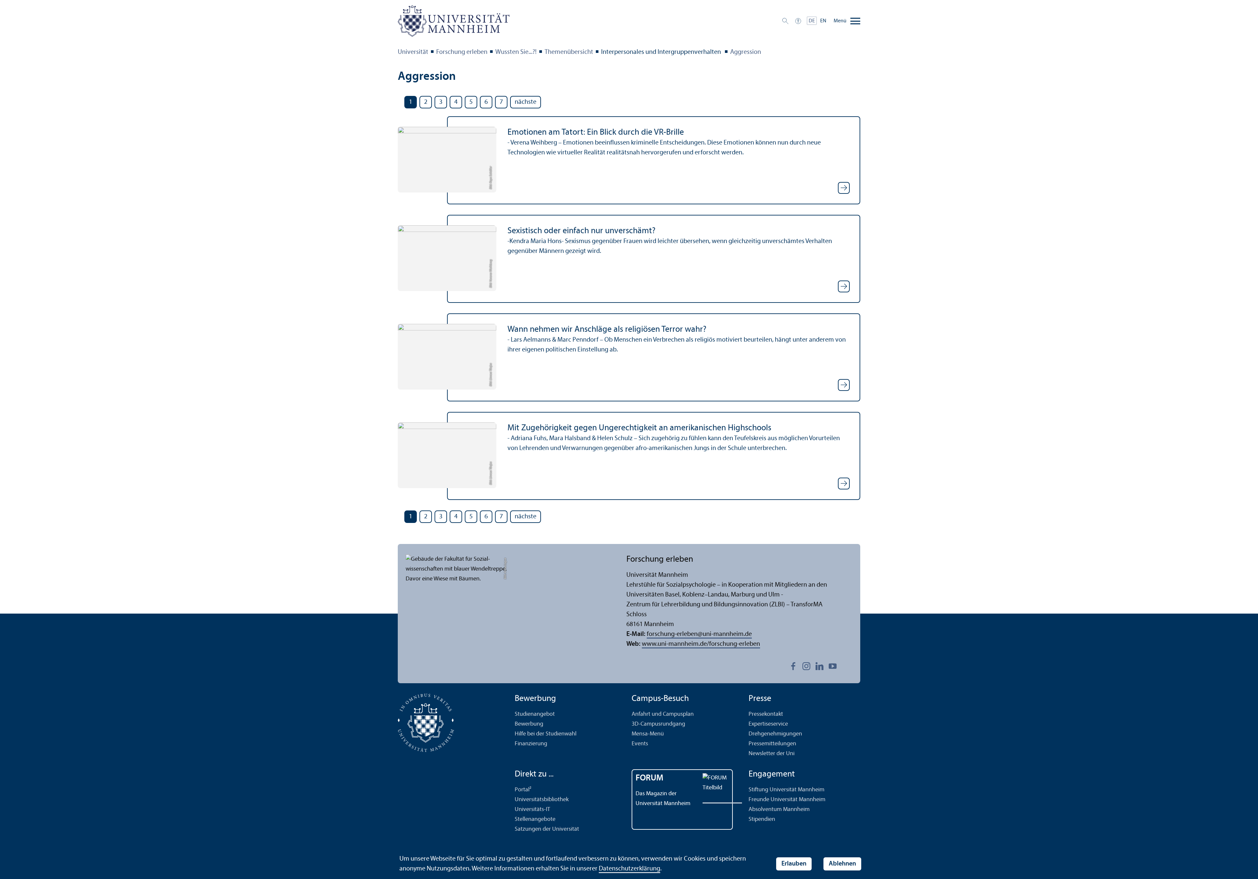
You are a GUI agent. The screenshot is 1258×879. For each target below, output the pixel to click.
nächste (525, 102)
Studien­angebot (535, 714)
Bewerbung (529, 724)
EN (823, 21)
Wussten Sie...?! (516, 52)
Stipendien (762, 819)
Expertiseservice (768, 724)
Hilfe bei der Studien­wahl (545, 734)
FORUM (649, 778)
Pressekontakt (766, 714)
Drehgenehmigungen (775, 734)
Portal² (523, 790)
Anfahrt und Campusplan (663, 714)
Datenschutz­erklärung (629, 869)
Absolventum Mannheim (779, 809)
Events (640, 744)
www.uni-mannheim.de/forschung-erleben (701, 644)
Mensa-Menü (648, 734)
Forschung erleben (461, 52)
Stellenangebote (535, 819)
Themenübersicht (569, 52)
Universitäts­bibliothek (542, 800)
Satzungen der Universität (547, 829)
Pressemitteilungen (772, 744)
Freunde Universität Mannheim (787, 800)
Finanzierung (531, 744)
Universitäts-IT (532, 809)
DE (812, 21)
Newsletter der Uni (772, 754)
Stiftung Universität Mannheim (786, 790)
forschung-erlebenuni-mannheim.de (699, 634)
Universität (413, 52)
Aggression (745, 52)
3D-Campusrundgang (658, 724)
